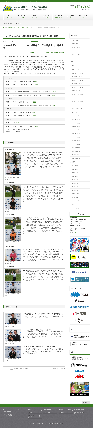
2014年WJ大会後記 (76, 123)
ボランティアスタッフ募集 (34, 416)
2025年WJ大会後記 (76, 154)
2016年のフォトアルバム (77, 87)
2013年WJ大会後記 (76, 119)
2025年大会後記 (75, 204)
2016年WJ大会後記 (76, 129)
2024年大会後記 (75, 200)
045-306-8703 (82, 7)
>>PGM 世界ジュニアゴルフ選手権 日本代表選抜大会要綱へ (47, 52)
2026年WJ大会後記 (76, 158)
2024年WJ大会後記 (76, 151)
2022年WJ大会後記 (76, 144)
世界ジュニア (74, 112)
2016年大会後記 (75, 179)
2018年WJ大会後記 (76, 137)
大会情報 (18, 27)
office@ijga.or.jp (79, 232)
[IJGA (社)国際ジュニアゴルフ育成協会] (25, 8)
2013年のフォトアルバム (77, 76)
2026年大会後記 (75, 208)
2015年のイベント (76, 54)
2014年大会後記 (25, 27)
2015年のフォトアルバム (77, 83)
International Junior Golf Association (44, 423)
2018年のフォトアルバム (77, 94)
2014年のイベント (76, 50)
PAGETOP (85, 402)
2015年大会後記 (75, 176)
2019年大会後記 (75, 190)
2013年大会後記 (75, 169)
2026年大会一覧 (47, 409)
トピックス (73, 65)
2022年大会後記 (75, 193)
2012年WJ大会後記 (76, 115)
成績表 (35, 81)
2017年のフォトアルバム (77, 90)
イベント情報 (74, 40)
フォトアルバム (74, 69)
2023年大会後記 (75, 197)
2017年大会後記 (75, 183)
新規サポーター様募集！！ (79, 413)
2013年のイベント (76, 47)
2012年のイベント (76, 43)
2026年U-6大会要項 (79, 409)
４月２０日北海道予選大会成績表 (56, 368)
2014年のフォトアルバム (77, 80)
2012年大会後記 (75, 165)
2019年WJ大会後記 (76, 140)
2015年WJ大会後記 (76, 126)
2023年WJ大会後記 (76, 147)
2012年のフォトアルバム (77, 73)
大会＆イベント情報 (11, 27)
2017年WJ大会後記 (76, 133)
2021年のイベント (76, 58)
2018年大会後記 (75, 186)
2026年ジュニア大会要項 (65, 409)
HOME (4, 27)
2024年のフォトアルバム (77, 104)
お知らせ (73, 61)
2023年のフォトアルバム (77, 101)
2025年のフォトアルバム (77, 108)
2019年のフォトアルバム (77, 97)
